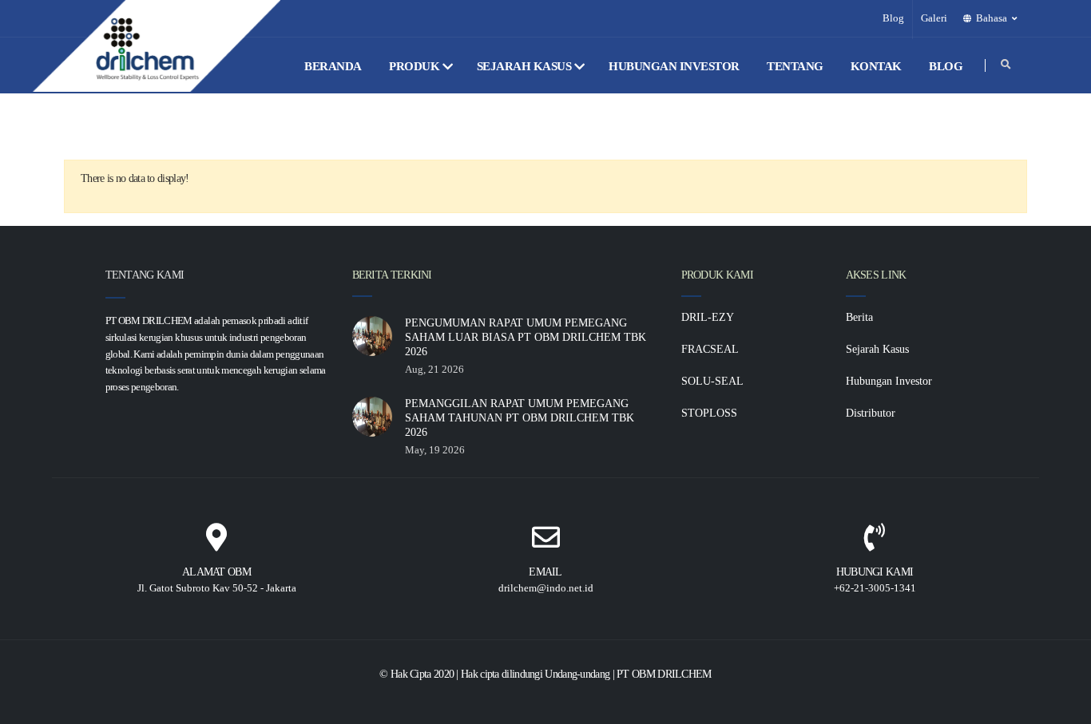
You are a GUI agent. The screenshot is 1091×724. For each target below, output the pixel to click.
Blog (893, 18)
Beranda (334, 66)
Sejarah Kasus (525, 66)
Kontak (878, 66)
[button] (991, 18)
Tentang (796, 66)
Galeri (934, 18)
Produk (415, 66)
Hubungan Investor (675, 66)
